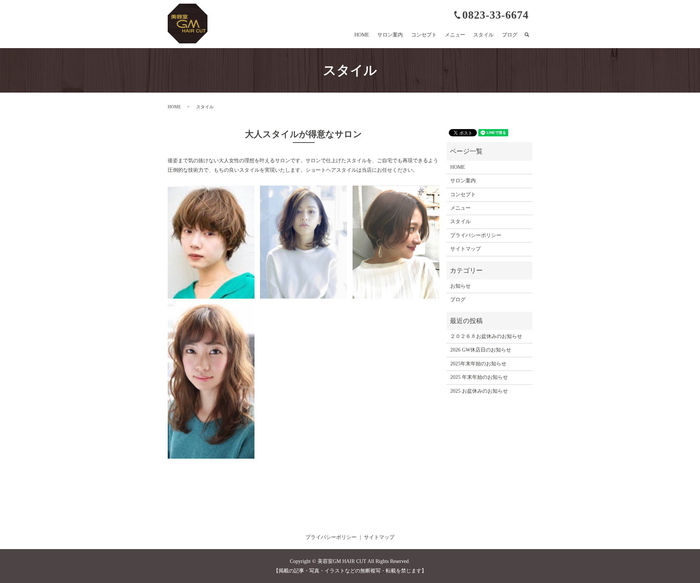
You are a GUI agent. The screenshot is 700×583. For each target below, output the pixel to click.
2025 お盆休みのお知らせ (479, 391)
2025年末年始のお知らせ (478, 363)
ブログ (509, 35)
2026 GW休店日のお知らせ (480, 350)
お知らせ (460, 286)
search (530, 35)
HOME (361, 35)
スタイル (483, 35)
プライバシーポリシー (475, 235)
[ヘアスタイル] (211, 241)
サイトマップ (465, 249)
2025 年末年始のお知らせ (479, 377)
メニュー (455, 35)
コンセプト (424, 35)
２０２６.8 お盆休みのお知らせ (486, 336)
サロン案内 (390, 35)
